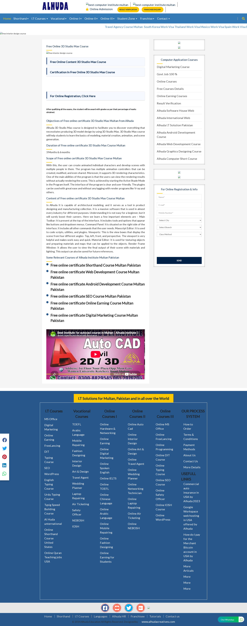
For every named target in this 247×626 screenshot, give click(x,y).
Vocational (58, 18)
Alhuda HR (119, 616)
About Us (189, 455)
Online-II (90, 18)
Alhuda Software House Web (175, 110)
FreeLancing (52, 445)
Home (7, 18)
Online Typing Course (160, 470)
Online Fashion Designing (106, 543)
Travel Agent (80, 477)
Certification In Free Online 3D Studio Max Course (82, 72)
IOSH (75, 526)
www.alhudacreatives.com (158, 621)
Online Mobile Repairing (106, 528)
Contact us (173, 616)
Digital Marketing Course (173, 66)
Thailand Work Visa (175, 26)
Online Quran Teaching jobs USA (53, 557)
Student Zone (126, 18)
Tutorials (155, 616)
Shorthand (20, 18)
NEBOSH (78, 520)
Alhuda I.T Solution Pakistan (175, 125)
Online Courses (167, 81)
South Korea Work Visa (147, 26)
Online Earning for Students (107, 557)
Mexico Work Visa (200, 26)
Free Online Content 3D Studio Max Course (78, 61)
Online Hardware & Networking (107, 429)
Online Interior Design (133, 439)
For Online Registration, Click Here (72, 96)
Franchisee (138, 616)
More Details (191, 467)
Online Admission (101, 9)
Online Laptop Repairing (134, 503)
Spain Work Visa (223, 26)
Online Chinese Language (106, 499)
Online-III (106, 18)
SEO (47, 468)
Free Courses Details (170, 88)
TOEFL (76, 424)
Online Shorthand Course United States (51, 538)
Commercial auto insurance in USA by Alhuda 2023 (191, 492)
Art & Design (80, 471)
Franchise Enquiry (152, 9)
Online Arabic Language (106, 513)
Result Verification (128, 9)
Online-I (74, 18)
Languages (100, 616)
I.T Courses (38, 18)
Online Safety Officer (160, 495)
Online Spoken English (104, 468)
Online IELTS (108, 478)
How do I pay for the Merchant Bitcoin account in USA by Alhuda (191, 547)
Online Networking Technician (135, 489)
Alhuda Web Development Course (179, 144)
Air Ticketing (80, 504)
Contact (162, 18)
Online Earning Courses (172, 96)
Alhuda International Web (173, 118)
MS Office (50, 419)
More (187, 576)
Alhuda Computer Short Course (177, 158)
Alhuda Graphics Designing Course (179, 151)
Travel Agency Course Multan (112, 26)
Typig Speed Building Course (52, 509)
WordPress (51, 474)
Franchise (146, 18)
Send (179, 260)
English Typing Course (49, 484)
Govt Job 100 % (167, 74)
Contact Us (190, 461)
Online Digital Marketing (106, 453)
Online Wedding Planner (134, 474)
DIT (46, 451)
